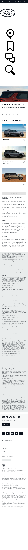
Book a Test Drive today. (20, 1)
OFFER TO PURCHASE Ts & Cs (7, 456)
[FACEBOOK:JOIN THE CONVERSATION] (16, 433)
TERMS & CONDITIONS (6, 454)
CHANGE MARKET (5, 448)
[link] (14, 23)
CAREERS (3, 451)
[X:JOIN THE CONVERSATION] (21, 433)
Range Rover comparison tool (13, 215)
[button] (14, 4)
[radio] (14, 133)
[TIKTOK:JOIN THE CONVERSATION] (8, 433)
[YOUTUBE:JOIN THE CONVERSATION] (12, 433)
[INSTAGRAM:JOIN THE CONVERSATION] (3, 433)
